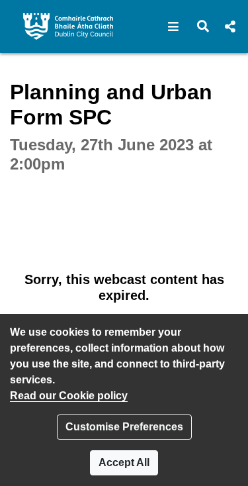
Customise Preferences (124, 426)
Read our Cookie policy (69, 395)
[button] (173, 26)
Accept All (124, 462)
